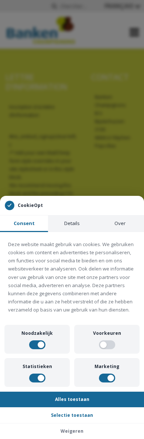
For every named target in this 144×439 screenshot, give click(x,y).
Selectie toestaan (72, 415)
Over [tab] (120, 223)
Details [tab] (72, 223)
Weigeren (72, 431)
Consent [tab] (24, 223)
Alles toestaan (72, 399)
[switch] (37, 344)
